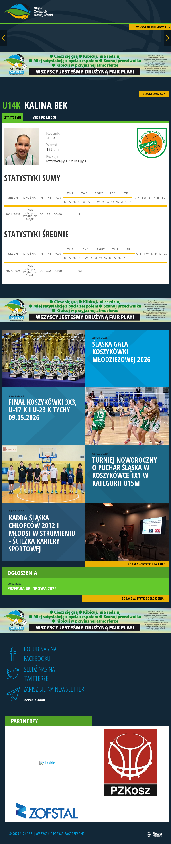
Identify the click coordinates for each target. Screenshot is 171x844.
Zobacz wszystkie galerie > (147, 564)
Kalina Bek (45, 105)
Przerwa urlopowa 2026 (32, 586)
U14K (11, 105)
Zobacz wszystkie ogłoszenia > (144, 598)
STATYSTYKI (12, 117)
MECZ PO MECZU (44, 117)
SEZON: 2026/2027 (154, 94)
